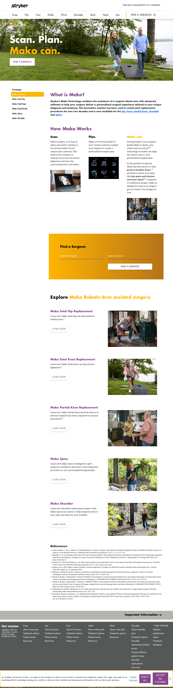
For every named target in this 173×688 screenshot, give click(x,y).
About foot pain (73, 629)
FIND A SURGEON (141, 14)
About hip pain (52, 629)
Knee (25, 625)
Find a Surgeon (130, 266)
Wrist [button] (64, 14)
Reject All (145, 678)
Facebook (157, 640)
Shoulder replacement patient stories (140, 644)
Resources (27, 640)
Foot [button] (38, 14)
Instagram (157, 644)
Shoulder (135, 625)
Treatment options (31, 633)
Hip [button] (27, 14)
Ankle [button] (51, 14)
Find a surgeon (22, 61)
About (156, 637)
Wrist (112, 625)
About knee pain (31, 629)
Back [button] (92, 14)
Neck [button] (105, 14)
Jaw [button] (118, 14)
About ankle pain (96, 629)
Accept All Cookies (160, 678)
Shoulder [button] (78, 14)
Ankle (90, 625)
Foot (68, 625)
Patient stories (29, 637)
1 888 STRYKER (160, 625)
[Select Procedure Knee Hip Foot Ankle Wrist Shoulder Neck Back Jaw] (82, 256)
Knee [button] (14, 14)
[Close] (170, 678)
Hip (46, 625)
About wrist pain (117, 629)
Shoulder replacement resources (137, 663)
